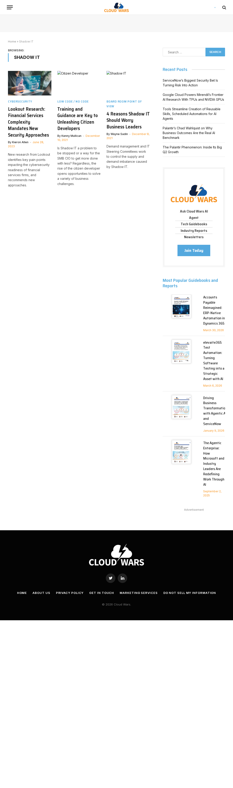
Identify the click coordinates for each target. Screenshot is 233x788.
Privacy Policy (70, 593)
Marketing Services (138, 593)
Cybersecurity (20, 101)
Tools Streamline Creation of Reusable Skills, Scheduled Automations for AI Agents (191, 113)
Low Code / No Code (73, 101)
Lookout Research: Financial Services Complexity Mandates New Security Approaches (28, 122)
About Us (41, 593)
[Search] (223, 7)
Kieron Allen (20, 142)
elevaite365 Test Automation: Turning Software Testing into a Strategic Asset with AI (213, 361)
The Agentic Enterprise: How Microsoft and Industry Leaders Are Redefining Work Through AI (213, 463)
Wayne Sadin (119, 134)
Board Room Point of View (124, 104)
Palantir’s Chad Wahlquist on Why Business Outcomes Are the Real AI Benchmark (189, 133)
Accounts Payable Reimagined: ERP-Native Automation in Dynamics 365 (214, 310)
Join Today (193, 250)
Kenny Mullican (71, 136)
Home (12, 41)
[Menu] (10, 7)
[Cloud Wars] (116, 7)
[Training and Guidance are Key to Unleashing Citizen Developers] (79, 83)
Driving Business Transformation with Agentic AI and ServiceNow (215, 411)
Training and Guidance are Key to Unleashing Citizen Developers (77, 119)
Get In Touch (101, 593)
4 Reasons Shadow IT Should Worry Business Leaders (128, 120)
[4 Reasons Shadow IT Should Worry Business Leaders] (128, 83)
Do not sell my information (189, 593)
